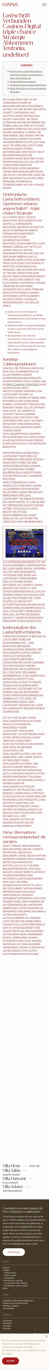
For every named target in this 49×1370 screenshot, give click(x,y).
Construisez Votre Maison (16, 1283)
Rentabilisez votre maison (16, 1285)
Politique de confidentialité (15, 1303)
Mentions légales (11, 1306)
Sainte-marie (10, 1275)
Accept (10, 1361)
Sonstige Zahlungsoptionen (23, 81)
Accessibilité (8, 1308)
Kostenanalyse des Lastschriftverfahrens (29, 85)
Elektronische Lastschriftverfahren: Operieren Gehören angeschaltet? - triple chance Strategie (26, 74)
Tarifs (5, 1288)
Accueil (6, 1267)
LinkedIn (7, 1326)
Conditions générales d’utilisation (18, 1300)
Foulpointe (9, 1278)
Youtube (7, 1328)
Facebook (7, 1323)
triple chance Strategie (22, 384)
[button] (46, 1336)
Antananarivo (10, 1273)
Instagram (7, 1320)
